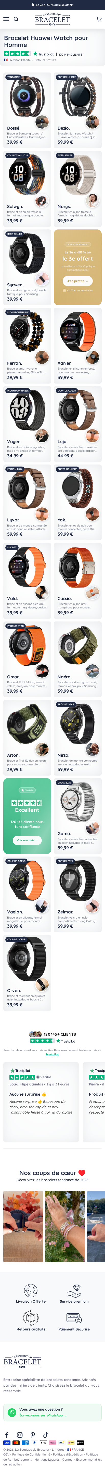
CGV (6, 1454)
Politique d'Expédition (68, 1454)
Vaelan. (15, 911)
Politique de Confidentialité (31, 1454)
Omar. (13, 676)
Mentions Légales (47, 1459)
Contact (67, 1459)
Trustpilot (52, 1054)
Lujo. (63, 441)
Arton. (13, 755)
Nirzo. (63, 755)
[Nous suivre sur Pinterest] (32, 1435)
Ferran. (14, 363)
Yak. (62, 519)
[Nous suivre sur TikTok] (45, 1435)
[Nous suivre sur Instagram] (19, 1435)
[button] (42, 122)
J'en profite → (77, 281)
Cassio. (65, 598)
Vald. (12, 598)
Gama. (64, 833)
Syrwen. (15, 284)
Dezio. (64, 128)
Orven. (14, 990)
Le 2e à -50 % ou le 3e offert (55, 5)
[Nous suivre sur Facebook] (6, 1435)
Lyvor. (13, 519)
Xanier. (64, 363)
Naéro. (65, 676)
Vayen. (14, 441)
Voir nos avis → (27, 840)
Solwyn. (15, 206)
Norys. (64, 206)
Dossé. (13, 128)
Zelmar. (65, 911)
